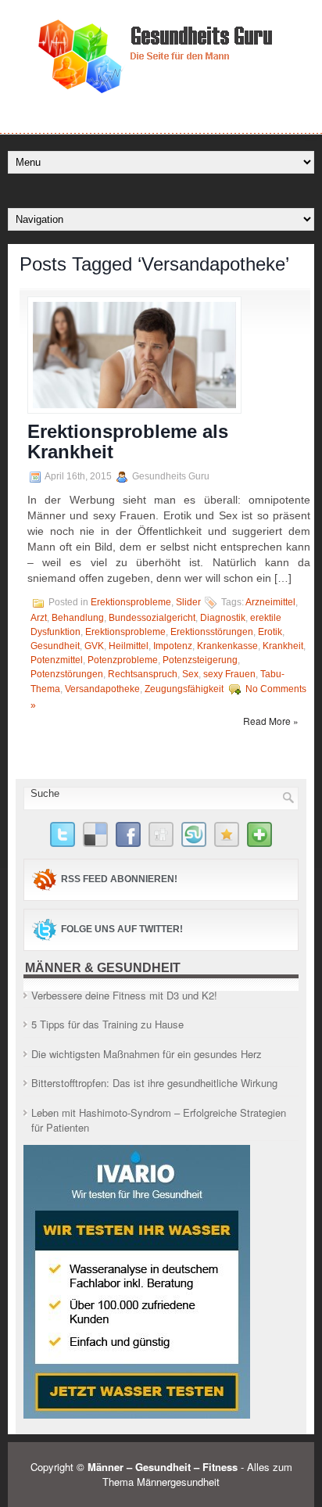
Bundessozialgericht (152, 617)
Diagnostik (222, 617)
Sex (190, 674)
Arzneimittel (270, 602)
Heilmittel (128, 645)
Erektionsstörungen (211, 631)
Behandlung (78, 617)
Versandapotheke (102, 689)
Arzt (38, 617)
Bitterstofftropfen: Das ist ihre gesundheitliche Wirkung (154, 1082)
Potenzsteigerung (200, 660)
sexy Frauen (229, 674)
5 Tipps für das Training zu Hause (107, 1024)
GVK (94, 645)
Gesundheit (55, 645)
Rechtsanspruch (142, 674)
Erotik (270, 631)
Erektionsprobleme (131, 602)
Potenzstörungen (66, 674)
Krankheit (283, 645)
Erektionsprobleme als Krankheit (127, 441)
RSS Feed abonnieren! (119, 879)
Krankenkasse (227, 645)
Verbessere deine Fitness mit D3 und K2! (124, 995)
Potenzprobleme (123, 660)
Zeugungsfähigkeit (184, 689)
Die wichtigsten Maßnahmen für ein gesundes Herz (146, 1053)
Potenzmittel (56, 660)
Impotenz (172, 645)
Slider (188, 602)
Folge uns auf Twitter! (122, 929)
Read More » (271, 720)
